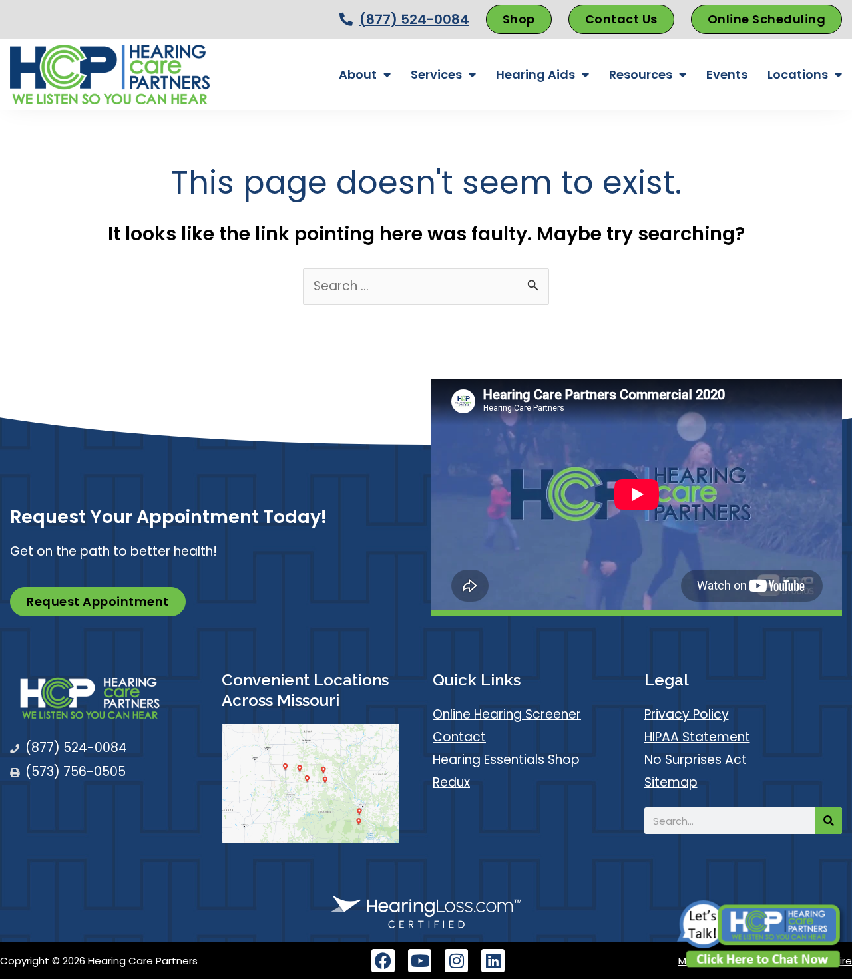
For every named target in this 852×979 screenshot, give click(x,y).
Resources (640, 74)
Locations (797, 74)
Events (726, 74)
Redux (451, 782)
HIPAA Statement (697, 737)
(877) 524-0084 (414, 19)
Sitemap (671, 782)
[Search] (828, 820)
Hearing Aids (535, 74)
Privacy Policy (686, 714)
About (358, 74)
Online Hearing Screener (507, 714)
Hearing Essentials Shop (506, 760)
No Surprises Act (695, 760)
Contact (459, 737)
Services (436, 74)
